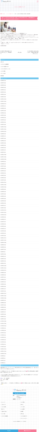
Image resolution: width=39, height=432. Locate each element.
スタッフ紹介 (3, 413)
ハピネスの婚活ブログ (10, 13)
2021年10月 (3, 214)
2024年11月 (3, 129)
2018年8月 (2, 302)
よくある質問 (22, 409)
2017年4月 (2, 339)
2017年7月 (2, 332)
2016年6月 (2, 362)
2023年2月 (2, 177)
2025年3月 (2, 119)
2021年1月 (2, 235)
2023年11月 (3, 156)
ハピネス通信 (3, 71)
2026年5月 (2, 87)
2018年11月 (3, 295)
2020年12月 (3, 237)
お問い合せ (22, 413)
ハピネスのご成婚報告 (5, 64)
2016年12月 (3, 348)
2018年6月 (2, 307)
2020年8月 (2, 247)
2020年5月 (2, 254)
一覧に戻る (19, 52)
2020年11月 (3, 240)
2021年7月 (2, 221)
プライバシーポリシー (24, 418)
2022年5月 (2, 198)
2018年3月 (2, 314)
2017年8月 (2, 330)
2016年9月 (2, 355)
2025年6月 (2, 112)
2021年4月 (2, 228)
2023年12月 (3, 154)
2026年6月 (2, 85)
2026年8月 (2, 80)
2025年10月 (3, 103)
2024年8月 (2, 136)
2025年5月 (2, 115)
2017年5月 (2, 337)
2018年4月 (2, 311)
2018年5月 (2, 309)
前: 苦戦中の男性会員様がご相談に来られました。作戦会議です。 (6, 52)
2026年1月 (2, 96)
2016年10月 (3, 353)
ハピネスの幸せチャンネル (5, 68)
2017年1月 (2, 346)
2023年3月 (2, 175)
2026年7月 (2, 82)
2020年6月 (2, 251)
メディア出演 (3, 73)
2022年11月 (3, 184)
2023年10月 (3, 159)
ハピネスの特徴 (3, 406)
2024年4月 (2, 145)
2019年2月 (2, 288)
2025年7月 (2, 110)
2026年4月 (2, 89)
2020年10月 (3, 242)
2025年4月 (2, 117)
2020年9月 (2, 244)
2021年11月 (3, 212)
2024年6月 (2, 140)
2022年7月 (2, 193)
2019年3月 (2, 286)
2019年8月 (2, 274)
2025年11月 (3, 101)
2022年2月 (2, 205)
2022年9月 (2, 189)
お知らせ (2, 61)
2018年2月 (2, 316)
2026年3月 (2, 92)
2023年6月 (2, 168)
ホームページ (3, 402)
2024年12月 (3, 126)
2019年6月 (2, 279)
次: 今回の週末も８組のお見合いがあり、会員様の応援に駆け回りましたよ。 (32, 52)
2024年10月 (3, 131)
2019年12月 (3, 265)
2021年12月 (3, 210)
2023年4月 (2, 173)
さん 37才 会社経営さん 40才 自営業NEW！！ (5, 379)
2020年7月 (2, 249)
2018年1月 (2, 318)
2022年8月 (2, 191)
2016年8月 (2, 358)
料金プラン (3, 409)
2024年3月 (2, 147)
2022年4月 (2, 200)
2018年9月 (2, 300)
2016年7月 (2, 360)
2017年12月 (3, 321)
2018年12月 (3, 293)
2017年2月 (2, 344)
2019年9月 (2, 272)
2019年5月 (2, 281)
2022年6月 (2, 196)
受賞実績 (2, 75)
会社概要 (22, 411)
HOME (3, 13)
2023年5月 (2, 170)
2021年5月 (2, 226)
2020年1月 (2, 263)
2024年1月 (2, 152)
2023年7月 (2, 166)
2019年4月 (2, 284)
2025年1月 (2, 124)
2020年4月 (2, 256)
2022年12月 (3, 182)
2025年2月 (2, 122)
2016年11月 (3, 351)
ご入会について (3, 404)
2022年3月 (2, 203)
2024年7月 (2, 138)
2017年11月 (3, 323)
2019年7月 (2, 277)
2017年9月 (2, 328)
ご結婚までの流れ (4, 411)
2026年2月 (2, 94)
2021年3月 (2, 230)
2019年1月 (2, 291)
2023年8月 (2, 163)
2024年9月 (2, 133)
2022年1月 (2, 207)
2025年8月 (2, 108)
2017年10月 (3, 325)
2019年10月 (3, 270)
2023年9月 (2, 161)
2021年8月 (2, 219)
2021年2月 (2, 233)
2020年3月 (2, 258)
